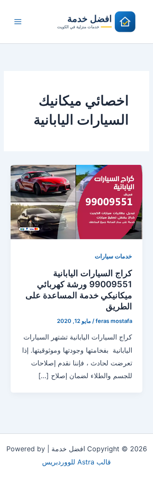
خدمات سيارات (113, 256)
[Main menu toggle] (17, 21)
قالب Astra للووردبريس (76, 462)
